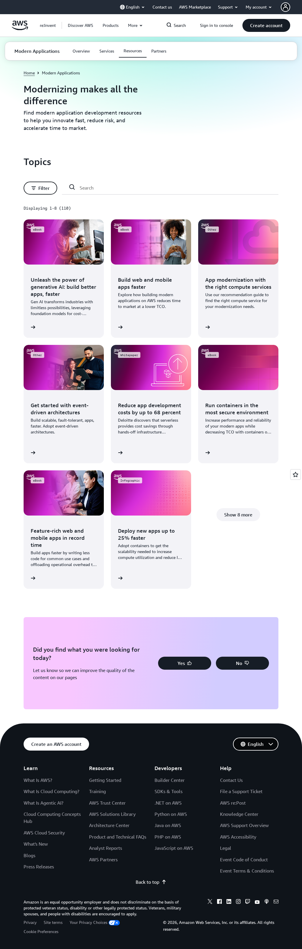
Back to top (147, 882)
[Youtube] (257, 902)
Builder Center (170, 780)
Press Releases (39, 867)
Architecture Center (109, 825)
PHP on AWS (168, 837)
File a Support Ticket (241, 791)
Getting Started (105, 780)
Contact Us (231, 780)
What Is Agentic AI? (43, 803)
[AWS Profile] (285, 7)
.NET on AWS (168, 803)
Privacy (30, 922)
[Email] (276, 902)
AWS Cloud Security (44, 833)
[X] (210, 902)
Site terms (53, 922)
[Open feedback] (295, 474)
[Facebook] (219, 902)
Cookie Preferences (41, 931)
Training (97, 791)
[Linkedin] (228, 902)
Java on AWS (168, 825)
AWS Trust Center (107, 803)
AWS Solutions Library (112, 814)
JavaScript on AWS (174, 848)
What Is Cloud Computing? (51, 791)
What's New (36, 844)
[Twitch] (247, 902)
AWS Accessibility (238, 837)
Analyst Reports (105, 848)
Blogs (29, 855)
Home (29, 72)
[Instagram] (238, 902)
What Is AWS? (38, 780)
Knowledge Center (239, 814)
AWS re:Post (233, 803)
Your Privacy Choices (88, 922)
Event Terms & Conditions (247, 871)
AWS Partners (103, 859)
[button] (80, 25)
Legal (225, 848)
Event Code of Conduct (244, 859)
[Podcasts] (266, 902)
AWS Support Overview (244, 825)
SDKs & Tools (169, 791)
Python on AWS (171, 814)
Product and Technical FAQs (117, 837)
